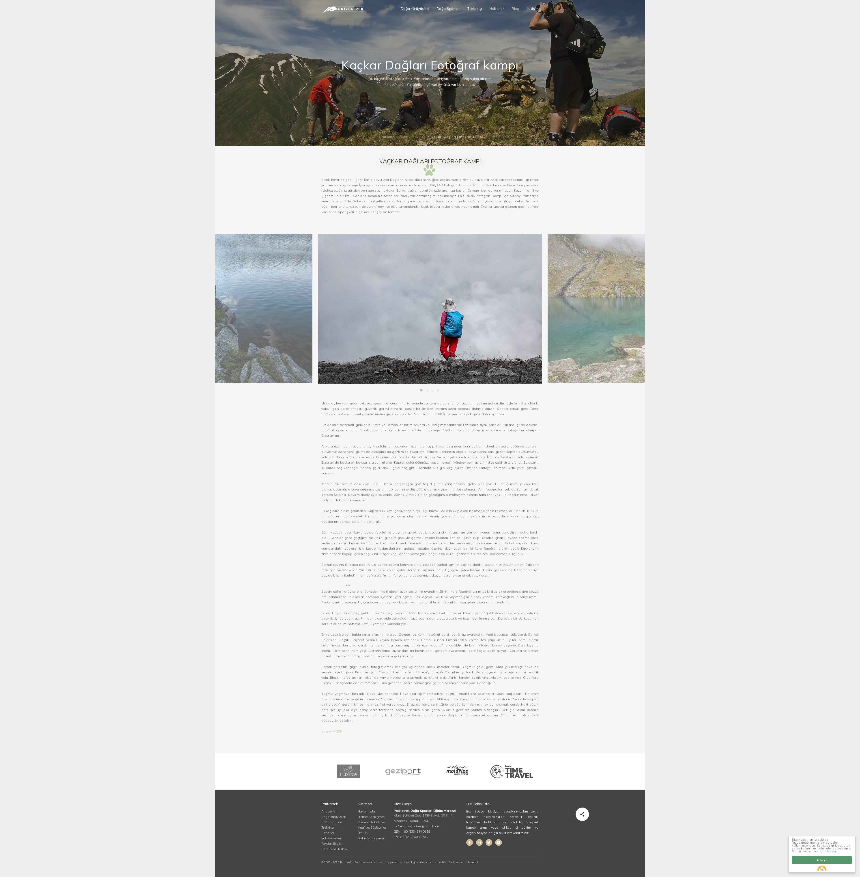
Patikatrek (389, 137)
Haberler (496, 8)
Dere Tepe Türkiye (334, 849)
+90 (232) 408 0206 (414, 837)
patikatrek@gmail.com (423, 826)
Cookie (821, 868)
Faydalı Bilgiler (332, 844)
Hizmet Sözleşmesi (371, 817)
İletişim (533, 8)
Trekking (474, 8)
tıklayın (831, 851)
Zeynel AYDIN (331, 731)
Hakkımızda (366, 811)
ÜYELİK (363, 833)
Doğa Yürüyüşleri (415, 8)
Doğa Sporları (448, 8)
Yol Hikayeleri (414, 137)
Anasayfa (328, 811)
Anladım (822, 860)
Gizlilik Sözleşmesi (371, 838)
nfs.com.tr (473, 862)
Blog (515, 8)
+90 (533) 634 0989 (416, 831)
